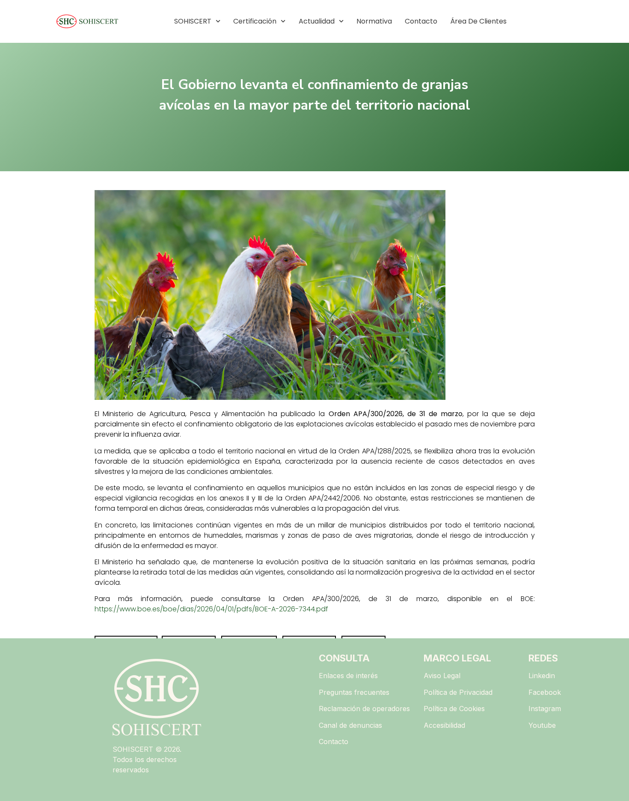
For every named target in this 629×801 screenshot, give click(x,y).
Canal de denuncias (350, 725)
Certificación (254, 21)
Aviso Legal (442, 675)
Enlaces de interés (348, 675)
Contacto (421, 21)
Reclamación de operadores (364, 708)
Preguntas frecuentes (354, 692)
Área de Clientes (478, 21)
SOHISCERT (192, 21)
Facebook (544, 692)
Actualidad (317, 21)
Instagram (544, 708)
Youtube (542, 725)
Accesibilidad (444, 725)
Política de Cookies (454, 708)
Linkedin (541, 675)
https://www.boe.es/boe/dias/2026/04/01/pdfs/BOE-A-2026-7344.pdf (211, 609)
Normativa (374, 21)
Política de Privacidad (458, 692)
